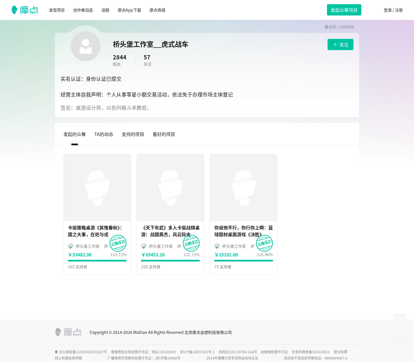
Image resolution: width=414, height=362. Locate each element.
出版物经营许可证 (274, 352)
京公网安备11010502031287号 (83, 352)
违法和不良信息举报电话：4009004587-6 (315, 358)
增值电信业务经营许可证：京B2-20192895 (143, 352)
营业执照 (340, 352)
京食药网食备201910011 (311, 352)
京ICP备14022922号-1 (197, 352)
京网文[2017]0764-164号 (238, 352)
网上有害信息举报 (68, 358)
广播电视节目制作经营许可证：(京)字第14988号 (144, 358)
